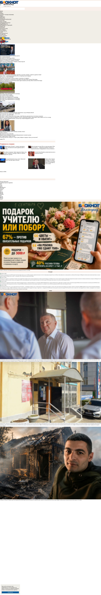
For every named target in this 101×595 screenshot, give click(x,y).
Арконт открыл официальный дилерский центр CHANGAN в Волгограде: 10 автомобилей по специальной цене (20, 424)
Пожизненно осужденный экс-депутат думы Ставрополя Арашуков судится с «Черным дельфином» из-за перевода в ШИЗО (22, 282)
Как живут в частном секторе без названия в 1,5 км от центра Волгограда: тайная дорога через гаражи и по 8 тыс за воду (25, 117)
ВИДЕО (1, 15)
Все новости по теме (4, 58)
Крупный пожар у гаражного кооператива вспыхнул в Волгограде (46, 500)
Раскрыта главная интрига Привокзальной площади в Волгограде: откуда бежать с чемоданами (31, 287)
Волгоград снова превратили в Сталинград (9, 97)
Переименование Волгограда (6, 81)
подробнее (10, 182)
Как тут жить (2, 100)
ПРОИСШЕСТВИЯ (4, 28)
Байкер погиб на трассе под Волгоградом (57, 278)
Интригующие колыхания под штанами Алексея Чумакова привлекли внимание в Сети (58, 424)
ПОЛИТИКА (2, 27)
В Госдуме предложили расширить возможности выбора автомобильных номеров (80, 278)
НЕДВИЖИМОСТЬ (4, 24)
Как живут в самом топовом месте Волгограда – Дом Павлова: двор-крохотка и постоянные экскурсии (21, 116)
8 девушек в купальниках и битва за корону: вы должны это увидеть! (14, 78)
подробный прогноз (4, 182)
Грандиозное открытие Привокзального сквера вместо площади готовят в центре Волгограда (60, 282)
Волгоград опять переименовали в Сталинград (10, 98)
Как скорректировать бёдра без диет (7, 136)
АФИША (1, 13)
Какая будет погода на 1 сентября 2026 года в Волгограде (29, 361)
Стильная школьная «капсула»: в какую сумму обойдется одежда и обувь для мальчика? (19, 137)
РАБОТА (7, 38)
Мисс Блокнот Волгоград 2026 (6, 62)
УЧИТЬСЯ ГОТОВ (7, 39)
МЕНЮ (1, 11)
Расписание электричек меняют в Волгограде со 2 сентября (71, 500)
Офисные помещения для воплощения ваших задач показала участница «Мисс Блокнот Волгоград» (21, 80)
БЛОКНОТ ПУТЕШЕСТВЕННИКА (7, 14)
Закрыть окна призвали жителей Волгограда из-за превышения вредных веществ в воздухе (56, 361)
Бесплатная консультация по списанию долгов (10, 59)
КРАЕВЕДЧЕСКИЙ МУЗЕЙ (5, 19)
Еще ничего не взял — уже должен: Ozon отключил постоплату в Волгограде (21, 276)
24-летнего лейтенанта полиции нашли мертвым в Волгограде (12, 423)
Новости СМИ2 (3, 171)
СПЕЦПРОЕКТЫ (3, 31)
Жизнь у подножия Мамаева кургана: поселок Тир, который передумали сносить (17, 118)
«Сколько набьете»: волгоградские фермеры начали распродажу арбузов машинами (86, 423)
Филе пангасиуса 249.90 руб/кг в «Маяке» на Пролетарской (12, 61)
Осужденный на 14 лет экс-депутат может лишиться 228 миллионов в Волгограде (56, 423)
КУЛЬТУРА (2, 20)
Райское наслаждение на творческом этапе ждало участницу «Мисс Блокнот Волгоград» (18, 79)
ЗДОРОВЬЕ (2, 17)
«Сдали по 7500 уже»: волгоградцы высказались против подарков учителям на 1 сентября (15, 270)
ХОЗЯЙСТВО (3, 34)
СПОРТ (1, 32)
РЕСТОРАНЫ (3, 29)
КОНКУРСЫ (2, 18)
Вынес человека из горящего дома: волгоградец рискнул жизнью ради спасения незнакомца (17, 500)
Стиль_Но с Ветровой (4, 119)
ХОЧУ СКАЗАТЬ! (3, 35)
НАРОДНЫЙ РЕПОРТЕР (5, 22)
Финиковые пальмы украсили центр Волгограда (57, 287)
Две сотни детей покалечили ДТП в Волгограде (33, 423)
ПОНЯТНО (10, 592)
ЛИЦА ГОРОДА (3, 21)
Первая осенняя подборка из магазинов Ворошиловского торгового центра (15, 135)
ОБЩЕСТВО (2, 26)
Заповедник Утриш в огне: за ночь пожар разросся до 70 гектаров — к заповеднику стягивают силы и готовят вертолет (22, 286)
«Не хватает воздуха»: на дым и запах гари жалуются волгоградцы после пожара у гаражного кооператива (62, 286)
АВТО (1, 12)
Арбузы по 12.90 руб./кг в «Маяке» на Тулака (9, 60)
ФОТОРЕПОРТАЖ (4, 33)
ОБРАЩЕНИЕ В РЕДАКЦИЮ (6, 25)
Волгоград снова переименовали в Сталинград (10, 99)
